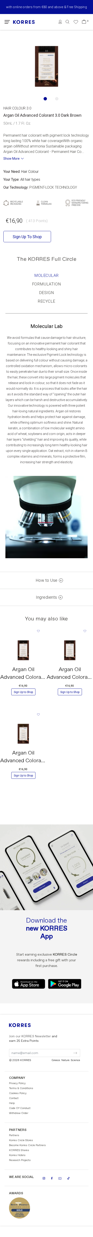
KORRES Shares (19, 1150)
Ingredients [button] (46, 597)
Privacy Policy (17, 1083)
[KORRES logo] (24, 22)
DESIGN (46, 292)
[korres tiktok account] (68, 1178)
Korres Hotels (17, 1155)
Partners (14, 1135)
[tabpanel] (46, 66)
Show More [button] (11, 158)
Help (12, 1103)
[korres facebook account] (52, 1178)
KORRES (26, 1025)
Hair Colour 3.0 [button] (17, 108)
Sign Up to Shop (23, 692)
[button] (7, 22)
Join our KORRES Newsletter (33, 1038)
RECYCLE (46, 301)
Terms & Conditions (21, 1088)
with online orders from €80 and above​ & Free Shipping (46, 7)
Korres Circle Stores (21, 1140)
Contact (14, 1098)
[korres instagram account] (44, 1178)
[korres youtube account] (59, 1178)
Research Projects (20, 1160)
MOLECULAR (46, 275)
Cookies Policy (18, 1093)
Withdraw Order (18, 1113)
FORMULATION (46, 284)
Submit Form (56, 1050)
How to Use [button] (47, 580)
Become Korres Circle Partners (27, 1145)
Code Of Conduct (19, 1108)
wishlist (38, 631)
